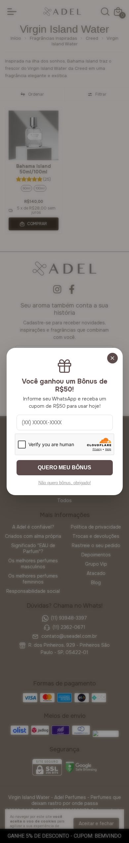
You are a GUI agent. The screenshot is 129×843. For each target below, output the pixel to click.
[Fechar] (112, 358)
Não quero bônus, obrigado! (64, 482)
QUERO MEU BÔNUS (64, 467)
